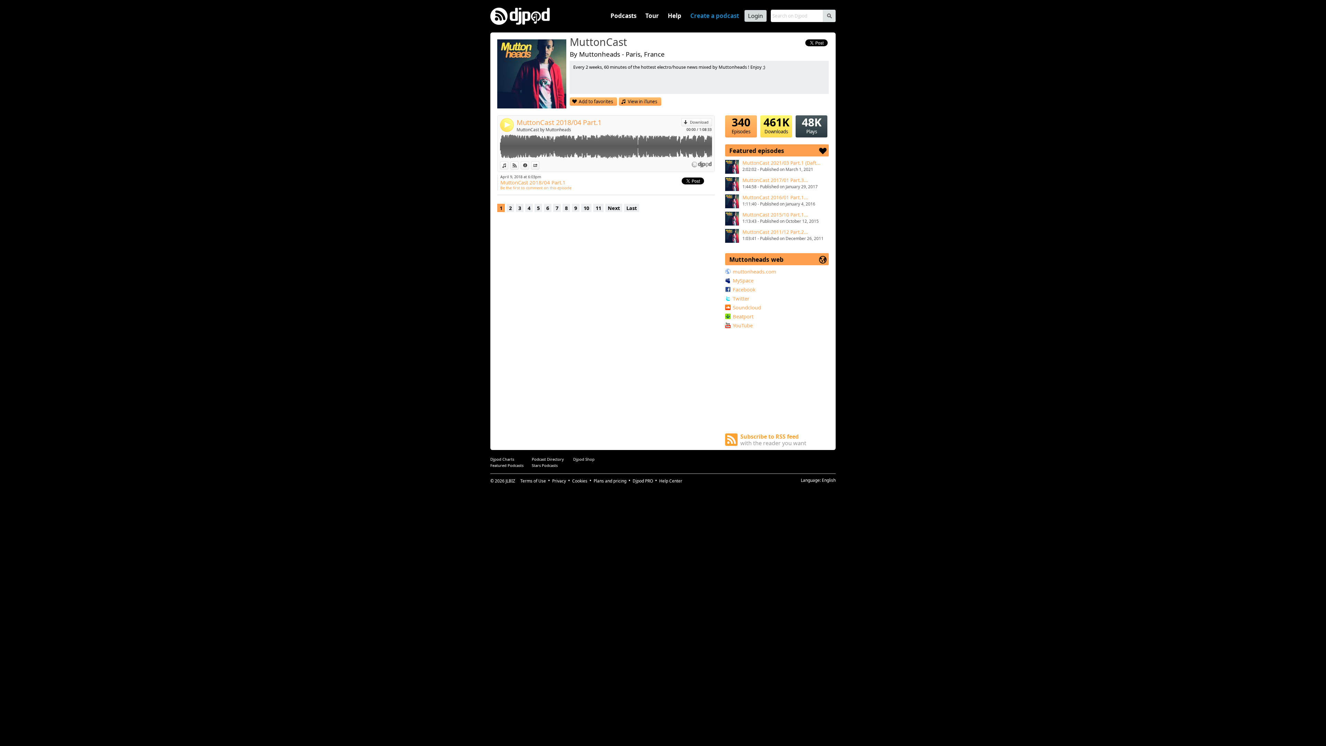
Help (674, 16)
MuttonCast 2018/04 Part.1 (559, 122)
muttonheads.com (754, 271)
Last (631, 207)
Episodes (741, 125)
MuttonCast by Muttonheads (544, 130)
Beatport (743, 316)
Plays (811, 125)
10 (586, 207)
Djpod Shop (584, 459)
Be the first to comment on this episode (535, 187)
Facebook (744, 289)
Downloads (776, 125)
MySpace (743, 280)
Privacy (559, 481)
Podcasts (623, 16)
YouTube (743, 325)
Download (699, 122)
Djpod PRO (643, 481)
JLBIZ (510, 481)
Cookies (579, 481)
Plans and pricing (610, 481)
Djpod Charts (502, 459)
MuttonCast (598, 42)
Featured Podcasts (506, 465)
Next (614, 207)
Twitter (741, 298)
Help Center (670, 481)
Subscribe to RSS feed (773, 439)
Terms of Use (533, 481)
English (829, 480)
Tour (652, 16)
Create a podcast (714, 16)
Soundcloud (747, 307)
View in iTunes (642, 101)
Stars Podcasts (545, 465)
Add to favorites (596, 101)
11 (598, 207)
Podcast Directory (548, 459)
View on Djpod (518, 165)
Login (755, 16)
